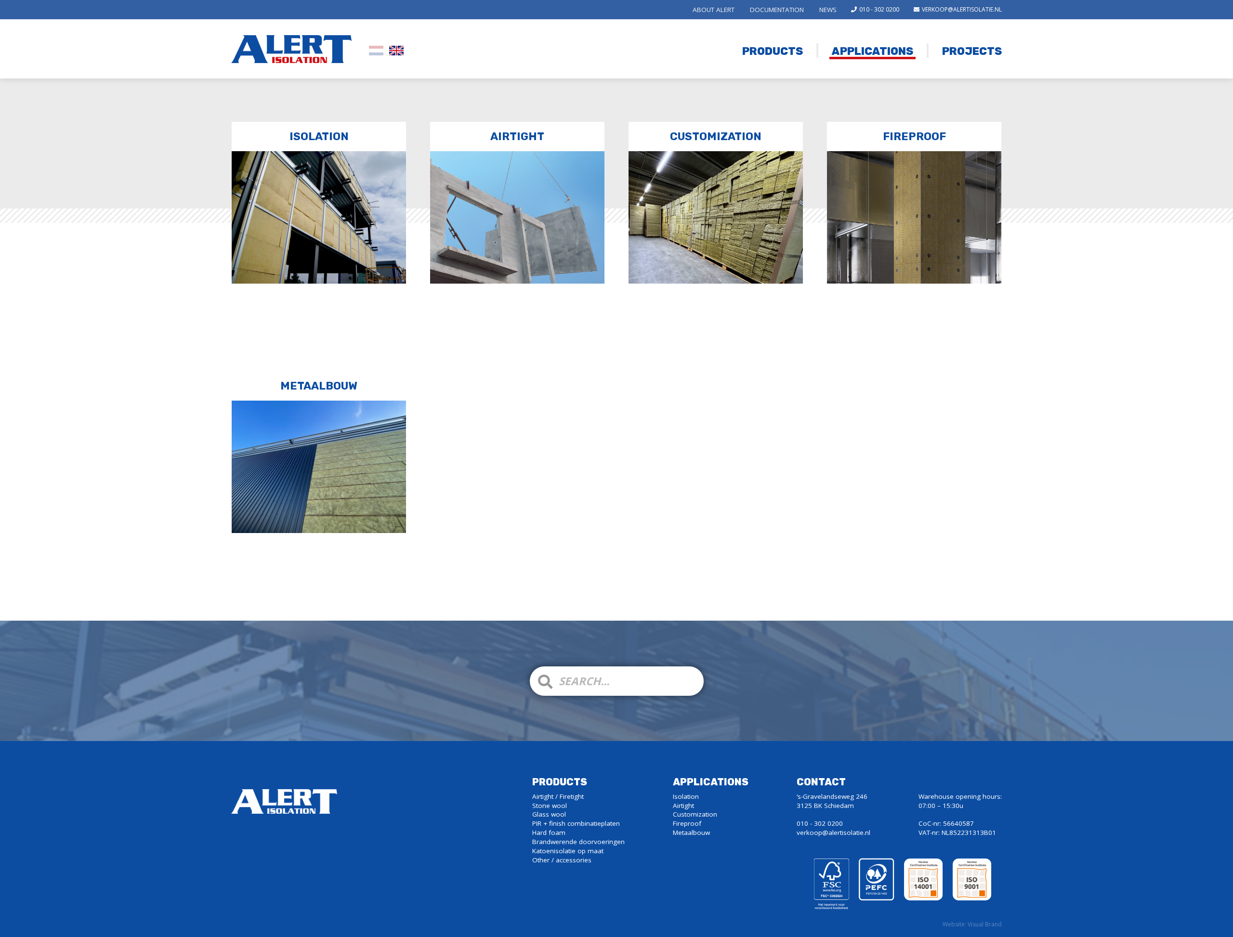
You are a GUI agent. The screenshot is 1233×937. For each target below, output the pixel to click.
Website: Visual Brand (972, 924)
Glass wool (549, 814)
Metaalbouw (318, 385)
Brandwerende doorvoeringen (578, 841)
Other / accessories (561, 860)
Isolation (319, 136)
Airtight (517, 136)
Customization (715, 136)
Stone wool (549, 805)
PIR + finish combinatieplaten (576, 823)
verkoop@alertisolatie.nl (962, 9)
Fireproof (914, 136)
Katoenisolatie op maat (567, 850)
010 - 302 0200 (879, 9)
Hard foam (548, 832)
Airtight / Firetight (558, 796)
